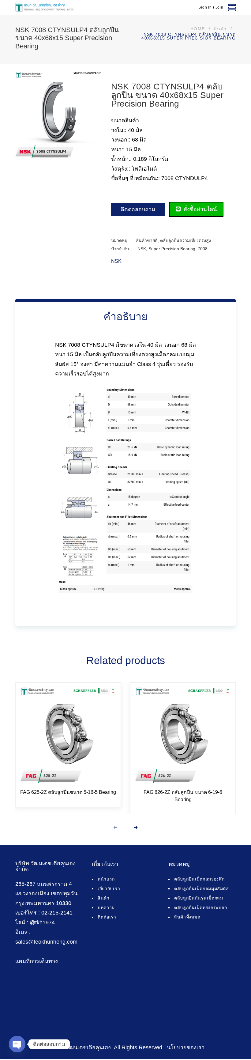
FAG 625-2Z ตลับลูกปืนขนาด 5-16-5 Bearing (68, 792)
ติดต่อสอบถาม (138, 209)
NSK (141, 248)
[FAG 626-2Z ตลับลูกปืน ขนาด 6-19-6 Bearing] (183, 735)
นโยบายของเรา (185, 1047)
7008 (203, 248)
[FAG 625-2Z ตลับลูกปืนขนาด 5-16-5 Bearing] (68, 735)
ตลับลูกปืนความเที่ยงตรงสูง (185, 240)
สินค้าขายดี (147, 240)
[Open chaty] (17, 1044)
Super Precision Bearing (171, 248)
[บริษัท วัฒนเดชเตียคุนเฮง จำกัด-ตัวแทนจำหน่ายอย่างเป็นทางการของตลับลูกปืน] (44, 7)
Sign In (205, 7)
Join (219, 7)
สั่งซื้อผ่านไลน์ (199, 209)
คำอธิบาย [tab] (125, 316)
